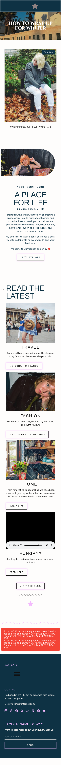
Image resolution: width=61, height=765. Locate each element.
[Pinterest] (38, 710)
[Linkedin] (33, 710)
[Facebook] (16, 710)
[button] (35, 6)
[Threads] (11, 710)
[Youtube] (44, 710)
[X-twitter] (22, 710)
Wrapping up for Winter (30, 126)
